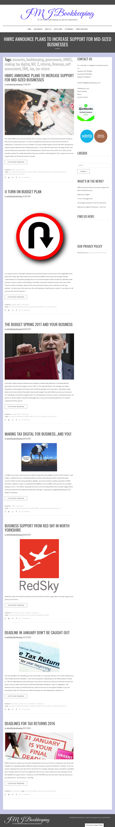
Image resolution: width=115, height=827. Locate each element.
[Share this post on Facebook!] (5, 178)
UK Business (25, 305)
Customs (32, 706)
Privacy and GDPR (81, 29)
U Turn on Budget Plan (23, 191)
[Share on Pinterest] (16, 178)
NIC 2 (35, 64)
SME (25, 68)
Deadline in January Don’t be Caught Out (37, 632)
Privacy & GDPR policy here (97, 253)
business (27, 307)
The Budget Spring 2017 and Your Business (39, 324)
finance (34, 615)
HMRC (67, 59)
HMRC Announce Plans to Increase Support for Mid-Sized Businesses (39, 77)
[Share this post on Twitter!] (9, 178)
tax (32, 68)
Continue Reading (16, 162)
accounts (19, 59)
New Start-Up (20, 170)
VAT (59, 508)
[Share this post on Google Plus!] (13, 178)
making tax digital (17, 64)
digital (32, 508)
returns (45, 64)
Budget (14, 305)
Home (29, 29)
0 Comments (26, 177)
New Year (24, 704)
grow (44, 615)
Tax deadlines (31, 704)
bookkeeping (35, 59)
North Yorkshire (26, 613)
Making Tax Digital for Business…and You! (38, 434)
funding (39, 615)
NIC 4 (49, 307)
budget (26, 416)
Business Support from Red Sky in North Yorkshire (37, 528)
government (53, 59)
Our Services (38, 29)
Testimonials (69, 29)
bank (16, 615)
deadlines (38, 706)
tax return (43, 68)
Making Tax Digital (83, 194)
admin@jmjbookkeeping (15, 84)
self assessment (50, 508)
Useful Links (58, 29)
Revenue (58, 64)
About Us (48, 29)
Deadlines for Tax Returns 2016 (30, 723)
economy (28, 615)
